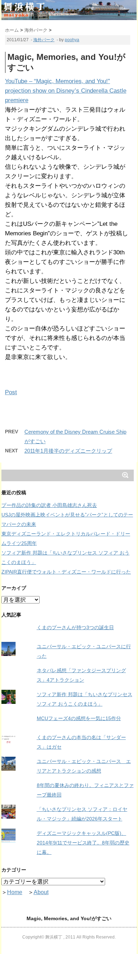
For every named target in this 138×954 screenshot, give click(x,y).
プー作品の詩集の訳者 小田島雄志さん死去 (49, 505)
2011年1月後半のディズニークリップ (68, 451)
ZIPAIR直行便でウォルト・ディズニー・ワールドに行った (66, 572)
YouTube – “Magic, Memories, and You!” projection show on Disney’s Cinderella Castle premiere (65, 91)
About (41, 892)
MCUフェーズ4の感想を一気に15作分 (79, 718)
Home (14, 892)
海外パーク (43, 39)
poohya (72, 39)
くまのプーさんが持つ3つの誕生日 (75, 627)
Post (11, 392)
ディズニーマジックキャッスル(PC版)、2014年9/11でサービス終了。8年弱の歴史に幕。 (83, 842)
